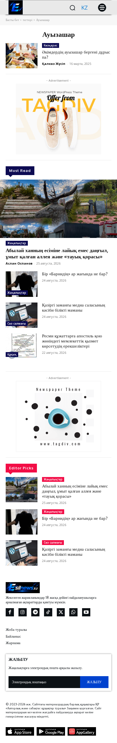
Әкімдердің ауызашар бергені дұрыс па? (76, 54)
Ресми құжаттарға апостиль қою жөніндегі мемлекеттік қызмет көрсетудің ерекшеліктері (72, 341)
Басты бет (12, 20)
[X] (61, 612)
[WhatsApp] (73, 612)
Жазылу (94, 682)
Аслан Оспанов (19, 263)
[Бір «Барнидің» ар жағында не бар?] (21, 284)
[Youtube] (86, 612)
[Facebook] (10, 612)
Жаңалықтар (16, 243)
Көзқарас (50, 45)
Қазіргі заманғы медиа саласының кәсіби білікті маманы (73, 307)
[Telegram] (35, 612)
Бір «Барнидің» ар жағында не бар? (75, 273)
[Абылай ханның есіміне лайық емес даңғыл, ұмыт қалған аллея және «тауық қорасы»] (58, 209)
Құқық (11, 354)
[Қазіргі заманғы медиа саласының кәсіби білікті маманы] (21, 315)
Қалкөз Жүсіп (53, 63)
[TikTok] (48, 612)
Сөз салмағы (16, 323)
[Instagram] (22, 612)
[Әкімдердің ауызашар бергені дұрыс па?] (21, 55)
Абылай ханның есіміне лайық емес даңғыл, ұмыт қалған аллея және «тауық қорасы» (57, 253)
